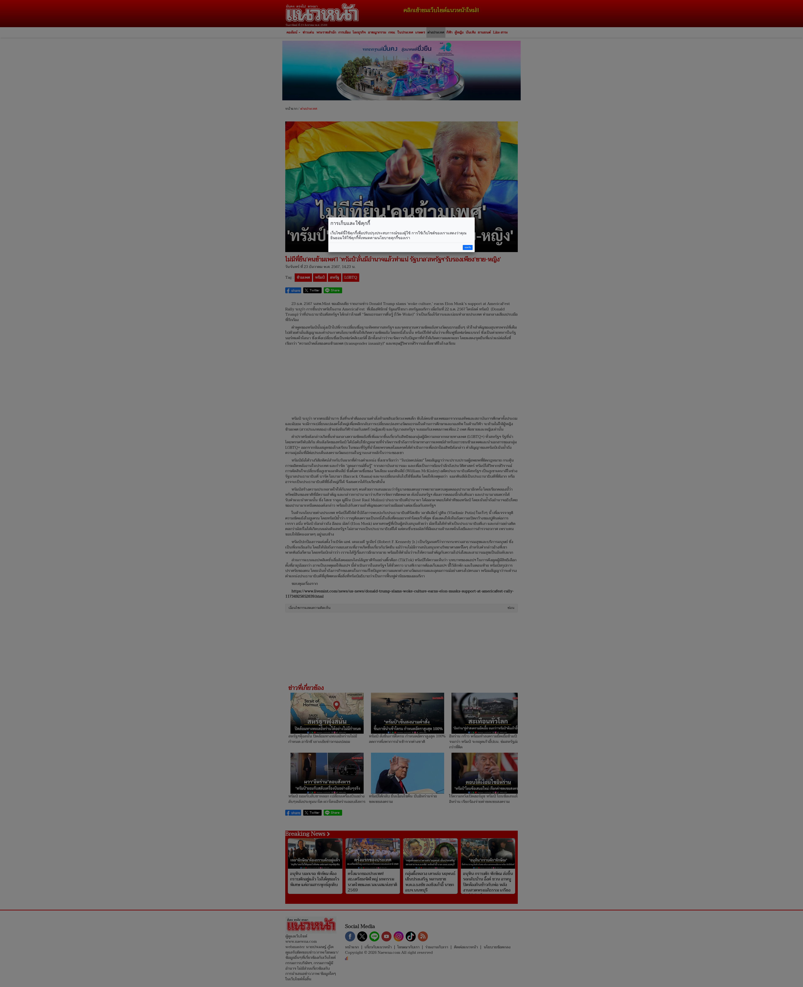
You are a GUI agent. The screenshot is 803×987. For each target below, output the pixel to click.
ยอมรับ (468, 247)
